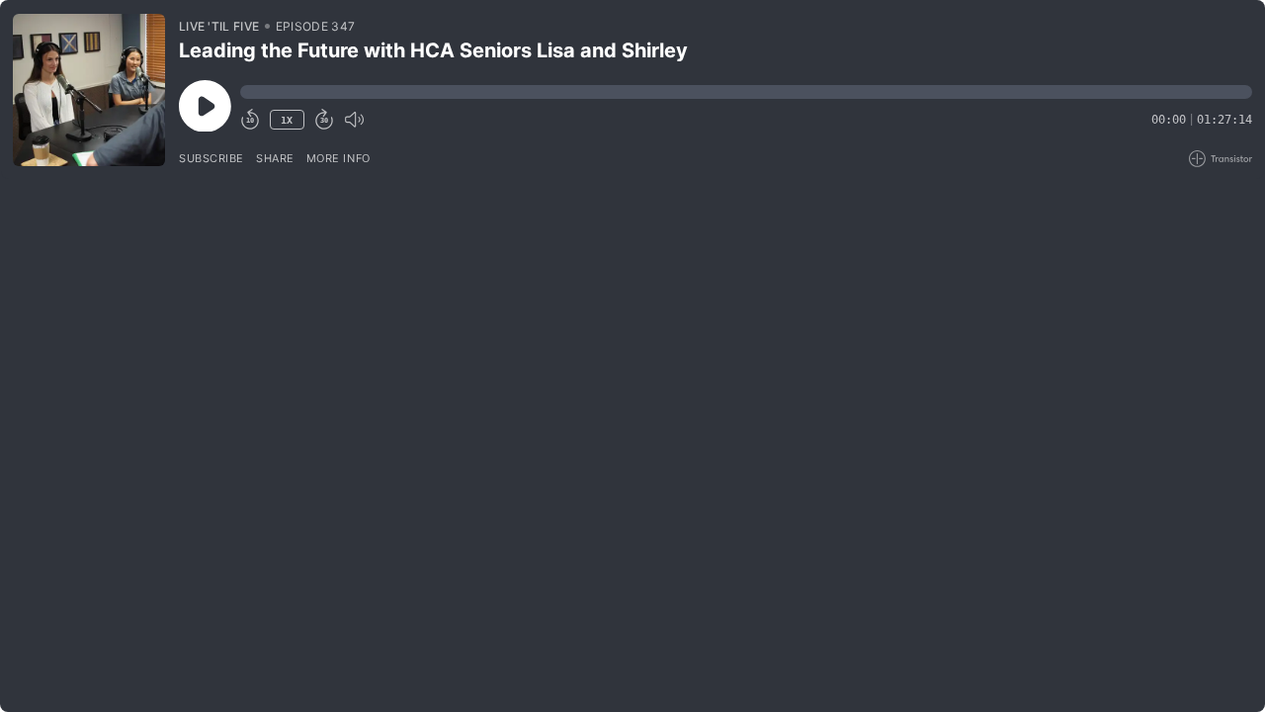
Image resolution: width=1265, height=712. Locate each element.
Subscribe (211, 158)
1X (287, 120)
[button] (746, 92)
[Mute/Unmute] (354, 120)
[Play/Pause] (89, 90)
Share (275, 158)
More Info (338, 158)
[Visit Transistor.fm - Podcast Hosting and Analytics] (1220, 158)
